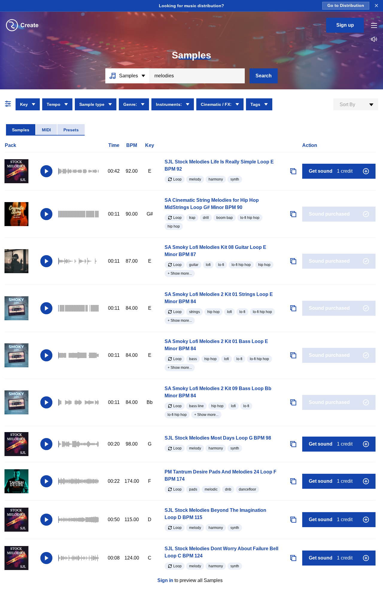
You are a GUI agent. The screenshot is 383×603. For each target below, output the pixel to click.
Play (46, 171)
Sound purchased (329, 213)
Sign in (165, 580)
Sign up (345, 25)
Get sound (330, 171)
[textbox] (356, 105)
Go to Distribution (345, 5)
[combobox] (355, 104)
